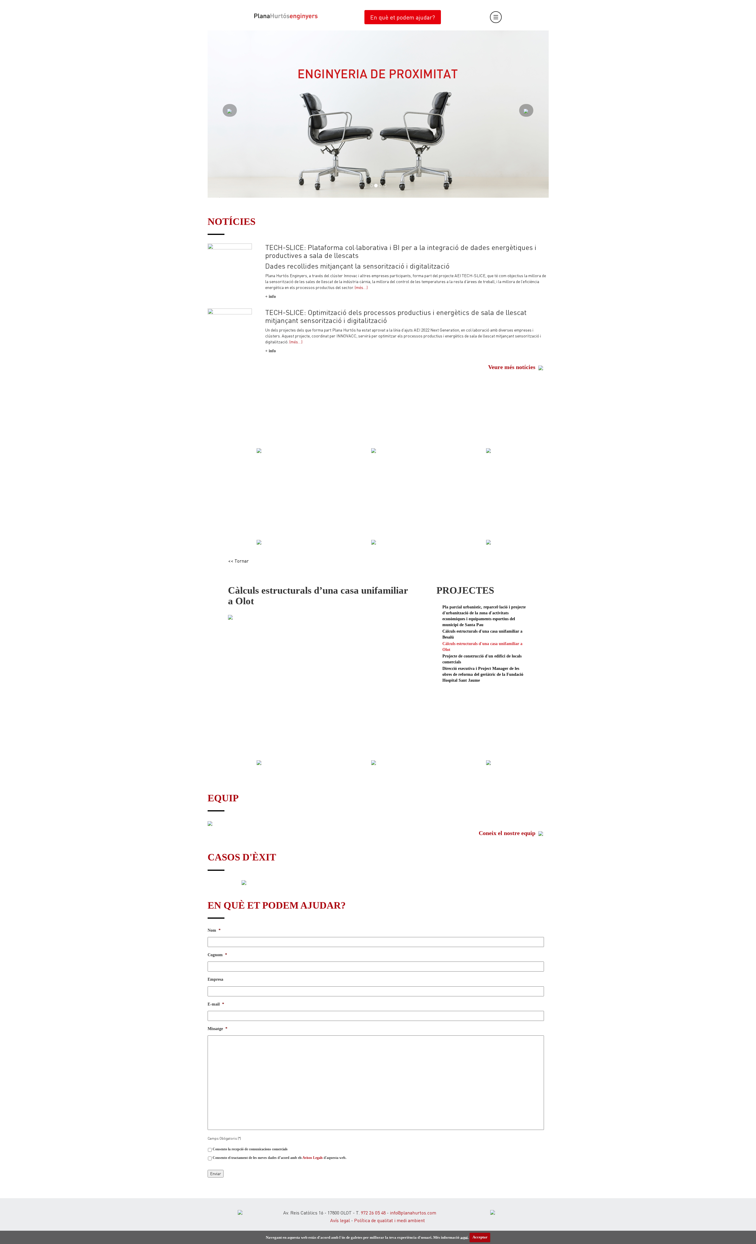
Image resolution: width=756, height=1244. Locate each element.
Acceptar (480, 1237)
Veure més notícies (512, 367)
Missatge (217, 1029)
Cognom (217, 955)
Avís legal (340, 1220)
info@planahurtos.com (413, 1212)
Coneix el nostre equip (508, 833)
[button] (233, 114)
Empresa (215, 979)
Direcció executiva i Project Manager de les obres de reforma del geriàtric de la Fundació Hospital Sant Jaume (482, 674)
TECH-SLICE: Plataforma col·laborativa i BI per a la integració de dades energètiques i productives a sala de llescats (400, 251)
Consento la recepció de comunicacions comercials (250, 1149)
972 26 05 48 (373, 1212)
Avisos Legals (312, 1158)
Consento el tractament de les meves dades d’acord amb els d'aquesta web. (279, 1158)
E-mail (216, 1004)
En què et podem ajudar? (402, 17)
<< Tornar (238, 561)
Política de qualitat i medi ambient (389, 1220)
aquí (464, 1237)
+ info (270, 296)
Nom (214, 930)
